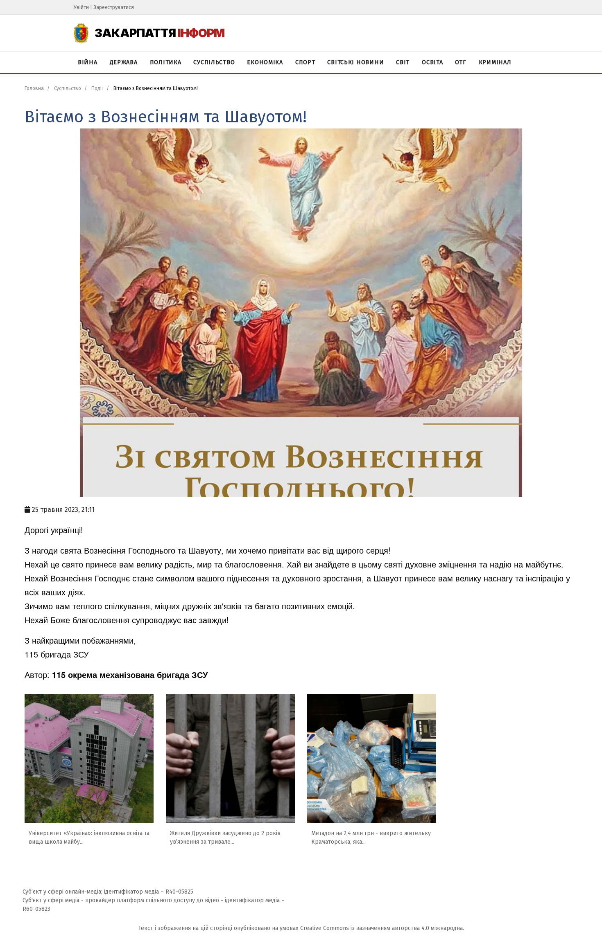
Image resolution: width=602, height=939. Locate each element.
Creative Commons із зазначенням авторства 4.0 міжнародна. (382, 928)
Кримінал (495, 62)
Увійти (81, 7)
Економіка (265, 62)
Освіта (432, 62)
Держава (124, 62)
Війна (87, 62)
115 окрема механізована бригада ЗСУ (130, 674)
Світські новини (355, 62)
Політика (165, 62)
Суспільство (214, 62)
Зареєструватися (113, 7)
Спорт (305, 62)
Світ (403, 62)
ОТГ (460, 62)
